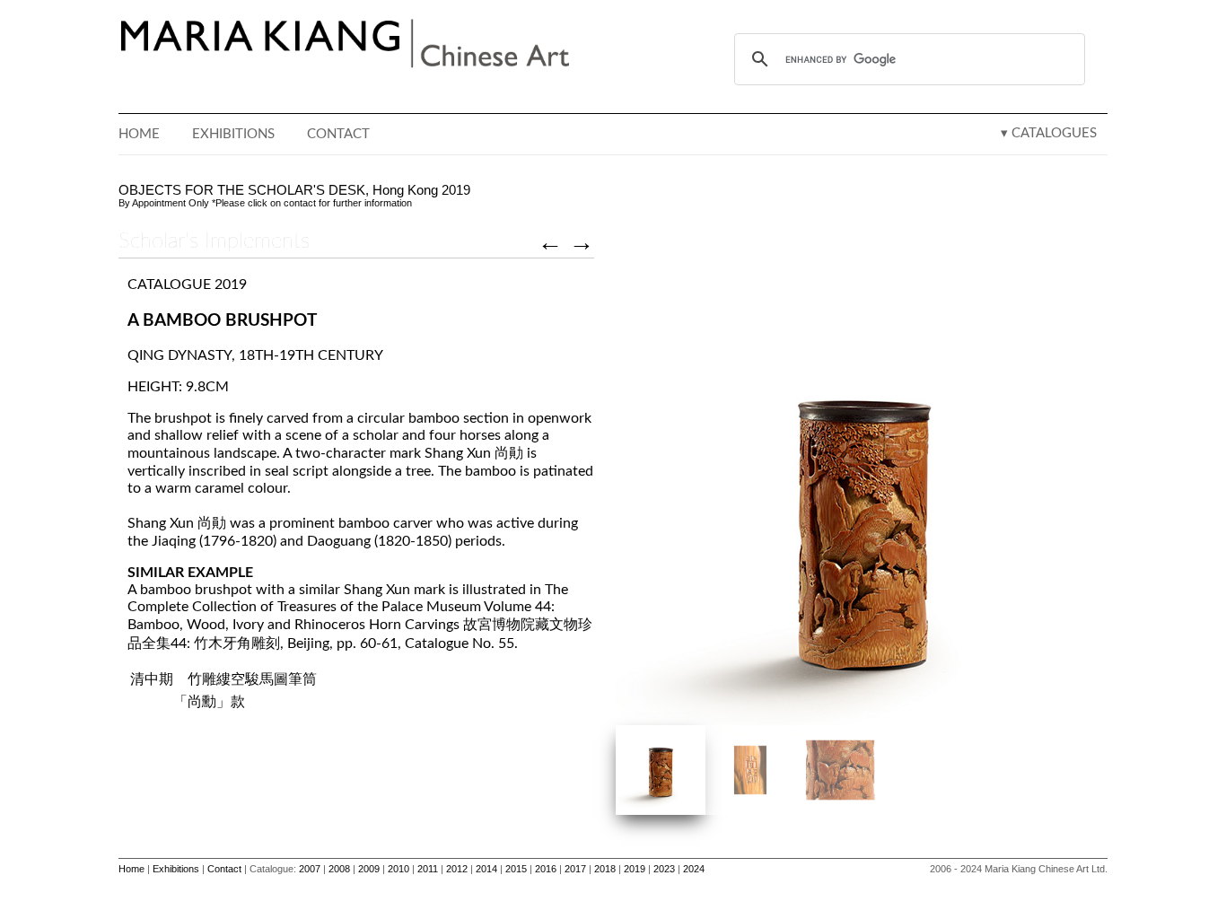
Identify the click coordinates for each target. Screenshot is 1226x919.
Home (131, 868)
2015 (516, 868)
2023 (664, 868)
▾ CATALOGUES (1049, 133)
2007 (309, 868)
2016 (545, 868)
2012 (457, 868)
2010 (398, 868)
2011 (427, 868)
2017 (575, 868)
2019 (634, 868)
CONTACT (338, 134)
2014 (486, 868)
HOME (139, 134)
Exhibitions (176, 868)
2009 (369, 868)
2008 (339, 868)
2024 (694, 868)
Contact (224, 868)
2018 (605, 868)
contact (300, 202)
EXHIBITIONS (233, 134)
